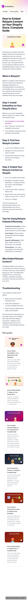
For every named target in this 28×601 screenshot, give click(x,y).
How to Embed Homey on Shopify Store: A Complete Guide (13, 548)
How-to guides (14, 11)
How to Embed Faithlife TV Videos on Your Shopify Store (13, 392)
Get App (5, 11)
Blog (22, 11)
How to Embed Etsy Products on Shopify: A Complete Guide (13, 470)
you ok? (22, 598)
